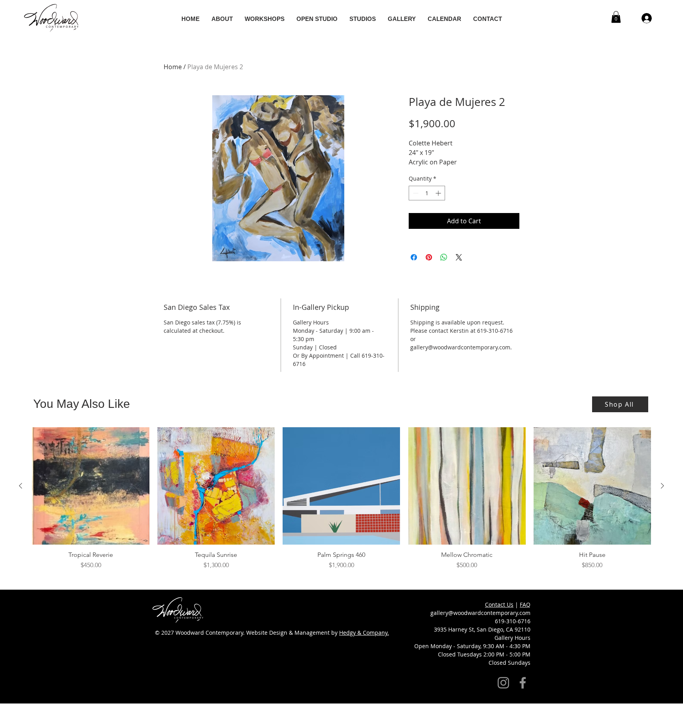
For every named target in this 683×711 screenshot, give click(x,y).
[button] (504, 271)
